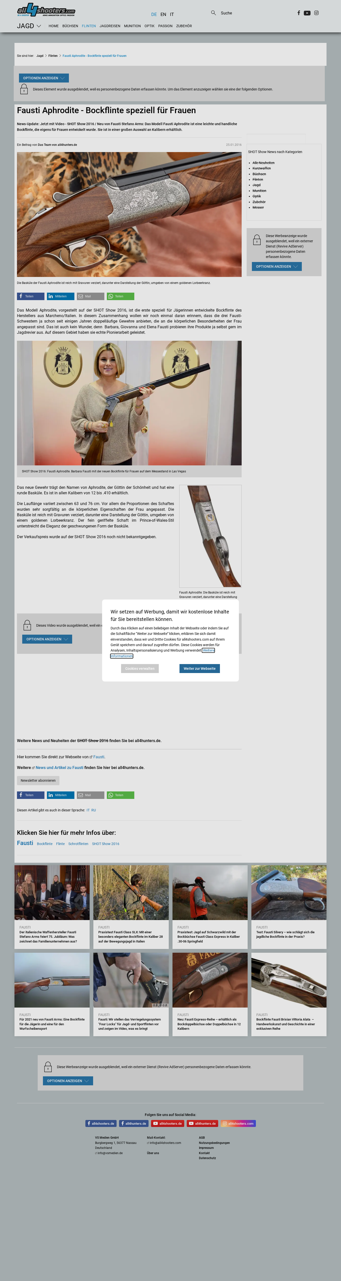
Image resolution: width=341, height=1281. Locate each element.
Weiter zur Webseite (200, 669)
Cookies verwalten (140, 669)
